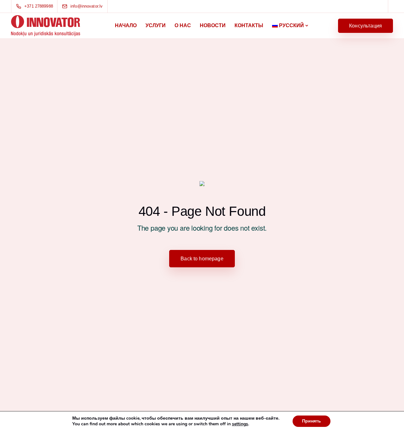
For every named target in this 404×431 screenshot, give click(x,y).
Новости (213, 25)
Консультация (365, 25)
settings (240, 424)
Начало (126, 25)
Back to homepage (202, 258)
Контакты (249, 25)
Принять (311, 421)
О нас (183, 25)
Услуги (156, 25)
